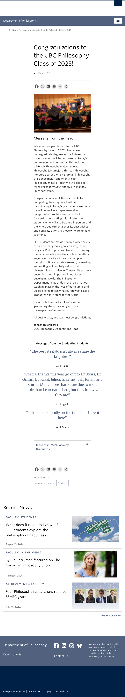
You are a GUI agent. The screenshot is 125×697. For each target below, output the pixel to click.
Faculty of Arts (12, 654)
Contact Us (61, 656)
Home (5, 30)
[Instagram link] (72, 646)
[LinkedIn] (48, 87)
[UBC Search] (118, 4)
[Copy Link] (60, 87)
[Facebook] (37, 87)
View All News (111, 615)
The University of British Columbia (53, 6)
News (15, 30)
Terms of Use (34, 691)
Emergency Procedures (14, 691)
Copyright (48, 691)
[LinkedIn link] (65, 646)
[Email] (54, 87)
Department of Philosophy (19, 20)
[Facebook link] (57, 646)
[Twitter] (42, 87)
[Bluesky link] (80, 646)
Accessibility (62, 691)
